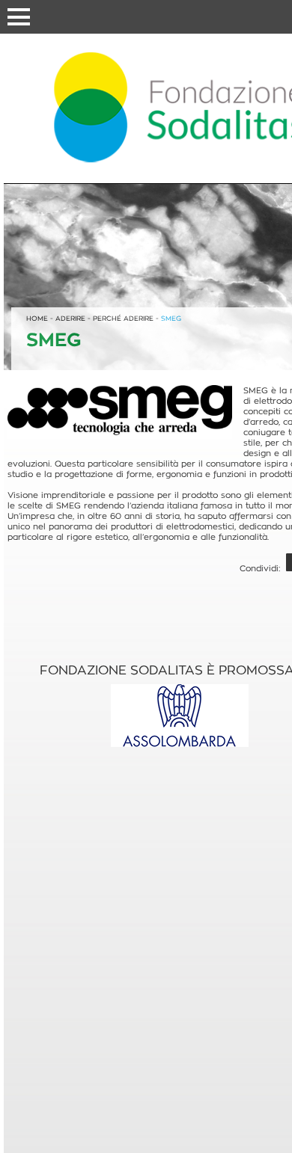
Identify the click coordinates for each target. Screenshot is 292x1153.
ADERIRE (70, 318)
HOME (37, 318)
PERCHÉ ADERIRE (123, 318)
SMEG (171, 318)
